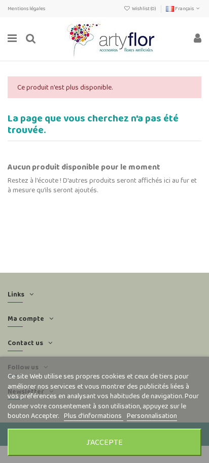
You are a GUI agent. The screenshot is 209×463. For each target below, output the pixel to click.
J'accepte (104, 442)
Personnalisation (152, 415)
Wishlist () (144, 8)
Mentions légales (26, 8)
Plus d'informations (93, 415)
